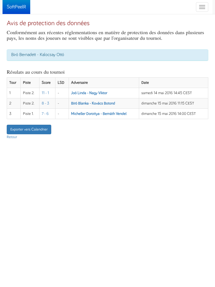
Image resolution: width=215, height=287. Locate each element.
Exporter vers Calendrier (29, 129)
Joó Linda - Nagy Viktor (89, 93)
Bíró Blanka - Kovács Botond (93, 103)
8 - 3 (45, 103)
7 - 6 (45, 114)
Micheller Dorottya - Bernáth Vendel (99, 114)
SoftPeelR (16, 7)
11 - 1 (45, 93)
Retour (12, 137)
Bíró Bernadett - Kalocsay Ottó (37, 54)
